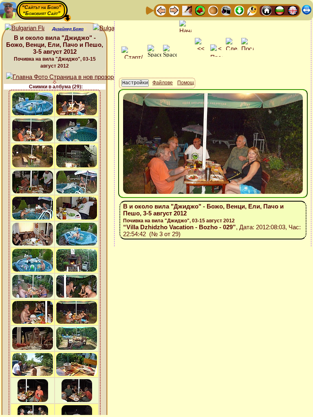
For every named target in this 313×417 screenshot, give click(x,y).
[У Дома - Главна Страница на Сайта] (266, 10)
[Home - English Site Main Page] (293, 10)
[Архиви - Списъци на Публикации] (187, 10)
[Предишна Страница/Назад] (161, 10)
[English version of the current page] (24, 28)
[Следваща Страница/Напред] (174, 10)
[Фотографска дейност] (226, 10)
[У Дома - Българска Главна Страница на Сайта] (279, 10)
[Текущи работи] (213, 10)
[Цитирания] (200, 10)
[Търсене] (252, 10)
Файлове (162, 83)
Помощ (185, 83)
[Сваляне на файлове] (239, 10)
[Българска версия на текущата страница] (112, 28)
